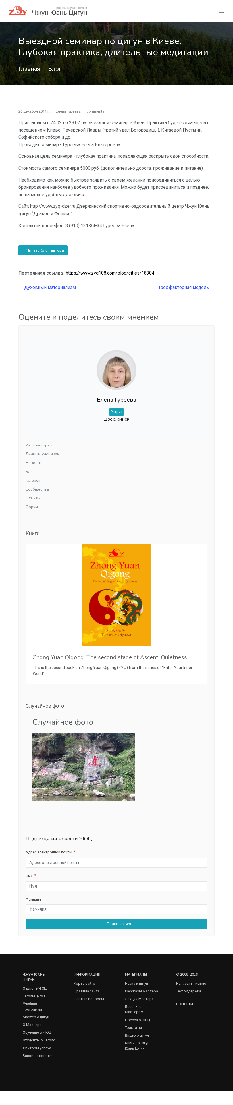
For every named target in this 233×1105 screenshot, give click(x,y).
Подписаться (118, 924)
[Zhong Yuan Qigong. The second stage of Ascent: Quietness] (116, 595)
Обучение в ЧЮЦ (37, 1032)
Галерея (33, 480)
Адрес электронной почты (49, 852)
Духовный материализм (49, 287)
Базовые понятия (38, 1056)
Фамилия (33, 899)
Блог (54, 68)
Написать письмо (191, 983)
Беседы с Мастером (134, 1009)
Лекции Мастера (139, 999)
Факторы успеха (37, 1048)
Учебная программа (32, 1006)
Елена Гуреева (68, 111)
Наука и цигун (136, 983)
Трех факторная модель (184, 287)
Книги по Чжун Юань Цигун (137, 1045)
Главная (29, 68)
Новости (33, 463)
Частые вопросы (89, 999)
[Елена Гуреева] (116, 365)
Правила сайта (87, 991)
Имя (29, 876)
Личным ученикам (43, 454)
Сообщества (37, 489)
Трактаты (133, 1027)
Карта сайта (84, 983)
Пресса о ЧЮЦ (137, 1020)
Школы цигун (34, 996)
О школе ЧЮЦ (35, 988)
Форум (32, 507)
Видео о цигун (137, 1035)
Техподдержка (188, 991)
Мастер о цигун (36, 1017)
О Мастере (32, 1025)
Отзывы (33, 498)
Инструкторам (39, 445)
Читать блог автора (44, 250)
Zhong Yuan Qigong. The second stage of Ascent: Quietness (110, 657)
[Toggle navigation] (221, 11)
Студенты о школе (39, 1040)
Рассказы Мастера (141, 991)
